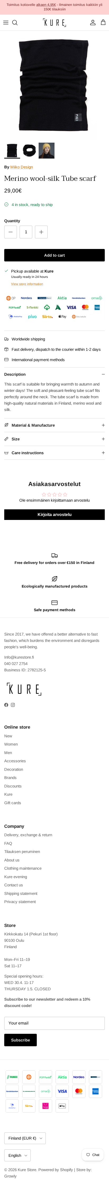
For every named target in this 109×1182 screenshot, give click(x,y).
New (8, 736)
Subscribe (20, 1040)
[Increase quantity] (41, 232)
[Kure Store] (54, 22)
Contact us (13, 885)
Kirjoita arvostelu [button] (55, 514)
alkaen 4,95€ (46, 5)
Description (15, 374)
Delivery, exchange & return (28, 835)
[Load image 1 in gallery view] (54, 85)
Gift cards (12, 802)
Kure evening (15, 876)
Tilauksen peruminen (22, 851)
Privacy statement (20, 901)
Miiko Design (21, 167)
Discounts (13, 786)
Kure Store (27, 1169)
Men (8, 752)
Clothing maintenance (23, 868)
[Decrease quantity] (10, 232)
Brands (10, 777)
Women (11, 744)
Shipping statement (20, 893)
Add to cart (54, 255)
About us (12, 860)
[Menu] (6, 22)
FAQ (8, 843)
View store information (27, 284)
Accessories (15, 761)
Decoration (13, 769)
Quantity (12, 220)
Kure (8, 794)
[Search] (17, 22)
